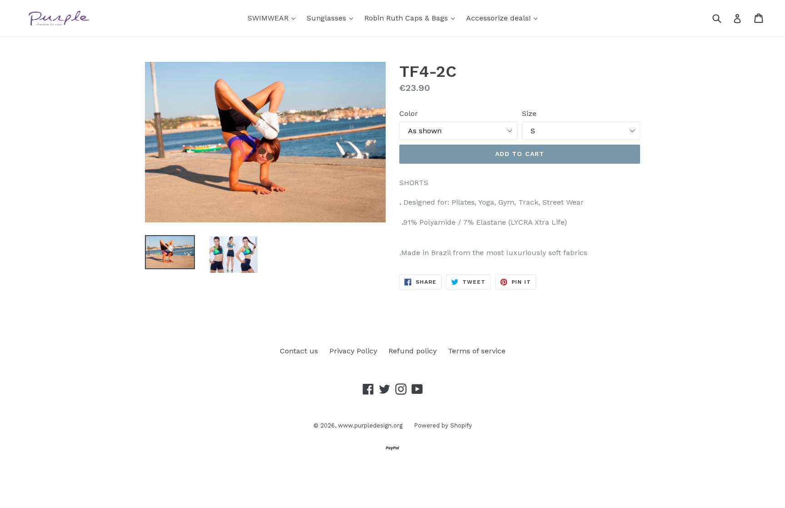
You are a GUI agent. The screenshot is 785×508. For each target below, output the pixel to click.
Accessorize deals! (504, 17)
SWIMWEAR (274, 17)
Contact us (299, 351)
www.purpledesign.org (370, 425)
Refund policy (412, 351)
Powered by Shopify (443, 425)
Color (408, 113)
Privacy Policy (353, 351)
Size (529, 113)
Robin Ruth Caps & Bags (411, 17)
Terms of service (477, 351)
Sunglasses (332, 17)
